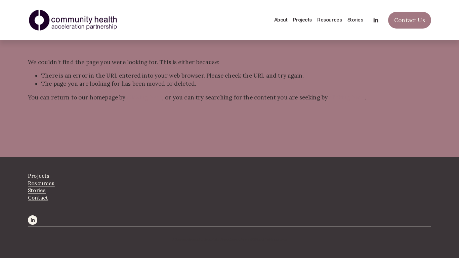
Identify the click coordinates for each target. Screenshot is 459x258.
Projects (302, 20)
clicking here (144, 97)
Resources (329, 20)
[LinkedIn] (375, 20)
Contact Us (409, 20)
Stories (355, 20)
